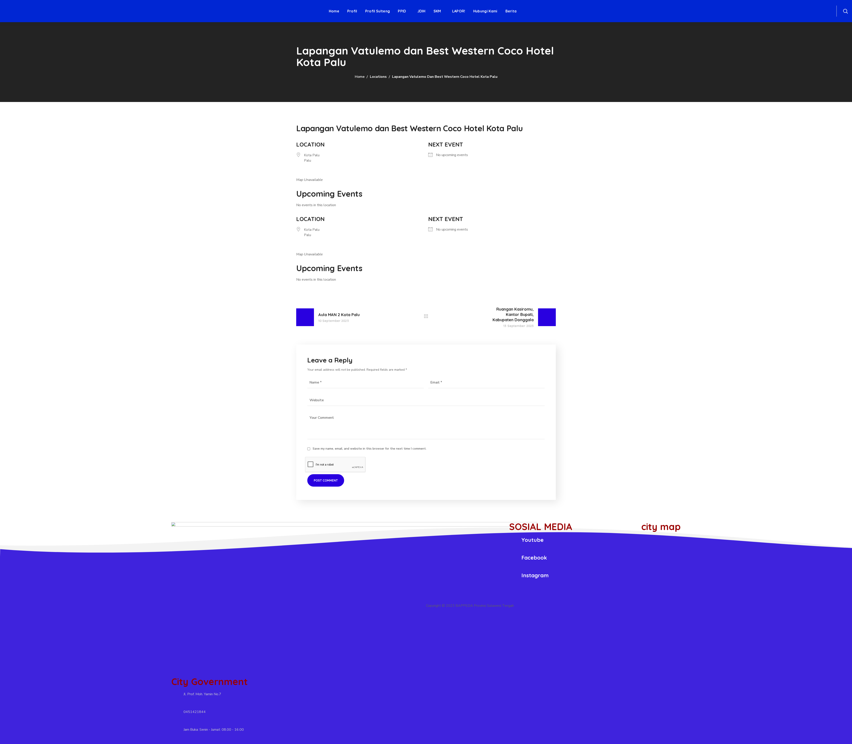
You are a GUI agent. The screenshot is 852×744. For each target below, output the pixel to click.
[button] (845, 11)
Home (360, 76)
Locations (378, 76)
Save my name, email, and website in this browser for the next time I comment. (369, 448)
